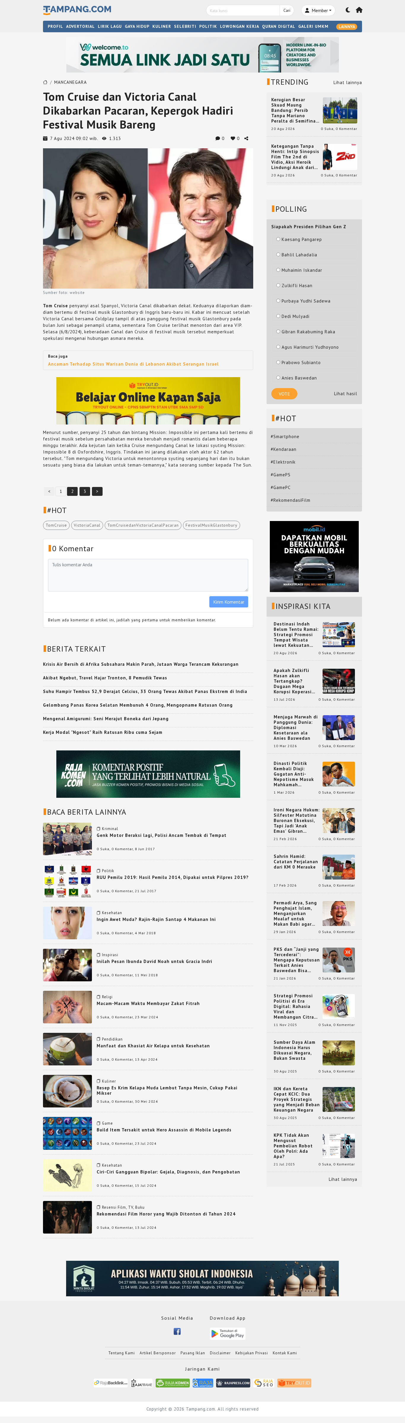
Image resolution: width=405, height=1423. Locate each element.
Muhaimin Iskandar (302, 270)
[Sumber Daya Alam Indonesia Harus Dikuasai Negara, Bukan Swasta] (339, 1052)
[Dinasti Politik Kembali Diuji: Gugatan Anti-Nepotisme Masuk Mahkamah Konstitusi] (339, 773)
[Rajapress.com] (233, 1382)
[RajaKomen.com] (173, 1382)
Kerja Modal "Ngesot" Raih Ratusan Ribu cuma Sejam (102, 732)
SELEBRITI (185, 26)
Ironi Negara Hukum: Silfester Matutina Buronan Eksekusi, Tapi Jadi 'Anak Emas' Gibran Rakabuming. (297, 820)
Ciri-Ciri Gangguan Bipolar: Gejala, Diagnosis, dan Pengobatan (168, 1172)
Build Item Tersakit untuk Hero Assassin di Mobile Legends (164, 1130)
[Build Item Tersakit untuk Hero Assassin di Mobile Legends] (67, 1133)
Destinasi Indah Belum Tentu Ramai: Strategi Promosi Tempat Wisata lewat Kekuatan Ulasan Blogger (296, 634)
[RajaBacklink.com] (111, 1382)
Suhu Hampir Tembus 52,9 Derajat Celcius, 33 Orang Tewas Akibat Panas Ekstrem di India (145, 691)
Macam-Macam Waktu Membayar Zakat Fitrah (148, 1003)
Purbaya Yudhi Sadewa (306, 301)
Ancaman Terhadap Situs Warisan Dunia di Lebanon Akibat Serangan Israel (133, 364)
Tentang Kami (121, 1353)
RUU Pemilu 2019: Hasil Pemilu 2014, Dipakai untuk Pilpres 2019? (173, 877)
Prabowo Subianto (301, 362)
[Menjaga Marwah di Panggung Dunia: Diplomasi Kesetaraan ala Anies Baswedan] (339, 727)
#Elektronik (283, 462)
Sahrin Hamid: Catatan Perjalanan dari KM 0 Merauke (296, 862)
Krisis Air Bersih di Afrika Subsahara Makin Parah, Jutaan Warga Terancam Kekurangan (141, 664)
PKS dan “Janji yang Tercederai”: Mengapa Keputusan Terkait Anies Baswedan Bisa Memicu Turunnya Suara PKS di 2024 (297, 960)
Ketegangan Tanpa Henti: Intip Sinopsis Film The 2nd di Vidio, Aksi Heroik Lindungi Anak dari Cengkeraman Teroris (295, 157)
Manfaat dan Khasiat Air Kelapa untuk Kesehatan (153, 1046)
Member (319, 10)
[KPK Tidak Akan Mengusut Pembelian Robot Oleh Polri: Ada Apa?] (339, 1145)
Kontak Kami (285, 1353)
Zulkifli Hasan (297, 285)
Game (107, 1123)
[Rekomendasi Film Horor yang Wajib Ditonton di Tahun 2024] (67, 1217)
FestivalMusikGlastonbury (211, 525)
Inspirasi (110, 954)
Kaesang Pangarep (302, 239)
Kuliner (109, 1081)
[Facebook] (177, 1331)
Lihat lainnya (348, 82)
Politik (108, 870)
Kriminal (110, 828)
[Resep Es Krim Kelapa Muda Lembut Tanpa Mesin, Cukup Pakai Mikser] (67, 1091)
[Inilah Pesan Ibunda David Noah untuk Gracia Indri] (67, 964)
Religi (107, 996)
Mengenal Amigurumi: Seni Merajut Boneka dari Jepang (106, 718)
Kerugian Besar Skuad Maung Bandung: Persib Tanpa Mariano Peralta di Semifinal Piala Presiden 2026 (294, 110)
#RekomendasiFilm (290, 500)
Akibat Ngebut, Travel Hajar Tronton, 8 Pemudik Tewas (105, 678)
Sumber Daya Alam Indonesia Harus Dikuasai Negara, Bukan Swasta (294, 1050)
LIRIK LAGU (110, 26)
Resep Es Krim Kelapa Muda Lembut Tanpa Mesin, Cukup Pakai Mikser (167, 1090)
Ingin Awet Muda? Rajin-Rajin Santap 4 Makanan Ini (156, 919)
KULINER (161, 26)
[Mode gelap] (348, 10)
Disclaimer (220, 1353)
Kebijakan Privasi (251, 1353)
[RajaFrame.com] (142, 1382)
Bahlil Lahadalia (299, 255)
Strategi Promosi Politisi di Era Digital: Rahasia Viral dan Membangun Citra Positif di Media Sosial (294, 1006)
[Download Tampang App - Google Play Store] (227, 1333)
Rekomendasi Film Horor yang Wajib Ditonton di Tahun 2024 (166, 1214)
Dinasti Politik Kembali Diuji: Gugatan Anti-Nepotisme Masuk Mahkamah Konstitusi (294, 774)
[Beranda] (359, 10)
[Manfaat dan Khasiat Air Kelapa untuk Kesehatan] (67, 1048)
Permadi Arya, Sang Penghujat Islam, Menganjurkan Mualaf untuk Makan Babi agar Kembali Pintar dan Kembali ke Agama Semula (296, 913)
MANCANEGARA (70, 82)
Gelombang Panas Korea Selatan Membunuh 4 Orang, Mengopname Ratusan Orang (138, 705)
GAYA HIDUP (137, 26)
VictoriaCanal (87, 525)
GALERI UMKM (313, 26)
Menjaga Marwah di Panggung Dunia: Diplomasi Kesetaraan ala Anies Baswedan (296, 727)
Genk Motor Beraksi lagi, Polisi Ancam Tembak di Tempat (162, 835)
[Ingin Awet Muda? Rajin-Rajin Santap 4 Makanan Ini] (67, 922)
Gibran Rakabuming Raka (308, 332)
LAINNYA (347, 26)
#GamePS (281, 474)
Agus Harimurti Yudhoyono (310, 347)
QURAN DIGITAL (278, 26)
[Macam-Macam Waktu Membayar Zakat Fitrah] (67, 1006)
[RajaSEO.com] (264, 1382)
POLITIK (208, 26)
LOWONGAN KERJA (239, 26)
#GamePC (281, 487)
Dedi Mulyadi (296, 316)
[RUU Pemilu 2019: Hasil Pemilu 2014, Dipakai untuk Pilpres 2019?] (67, 880)
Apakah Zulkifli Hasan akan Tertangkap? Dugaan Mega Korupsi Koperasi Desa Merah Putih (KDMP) (294, 681)
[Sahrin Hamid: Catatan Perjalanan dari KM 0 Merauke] (339, 866)
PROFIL (55, 26)
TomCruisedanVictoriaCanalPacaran (143, 525)
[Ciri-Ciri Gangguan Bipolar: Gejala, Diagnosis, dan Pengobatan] (67, 1175)
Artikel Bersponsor (158, 1353)
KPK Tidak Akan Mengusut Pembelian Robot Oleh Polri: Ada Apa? (293, 1146)
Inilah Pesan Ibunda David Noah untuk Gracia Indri (154, 961)
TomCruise (56, 525)
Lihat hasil (345, 393)
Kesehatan (112, 912)
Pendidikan (112, 1039)
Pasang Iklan (193, 1353)
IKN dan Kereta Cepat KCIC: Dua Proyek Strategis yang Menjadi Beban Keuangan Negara (297, 1099)
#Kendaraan (283, 449)
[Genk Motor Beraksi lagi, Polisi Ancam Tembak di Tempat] (67, 838)
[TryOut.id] (294, 1382)
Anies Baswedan (299, 378)
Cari (286, 10)
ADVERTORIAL (80, 26)
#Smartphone (285, 436)
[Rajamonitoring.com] (203, 1382)
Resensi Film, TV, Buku (123, 1207)
